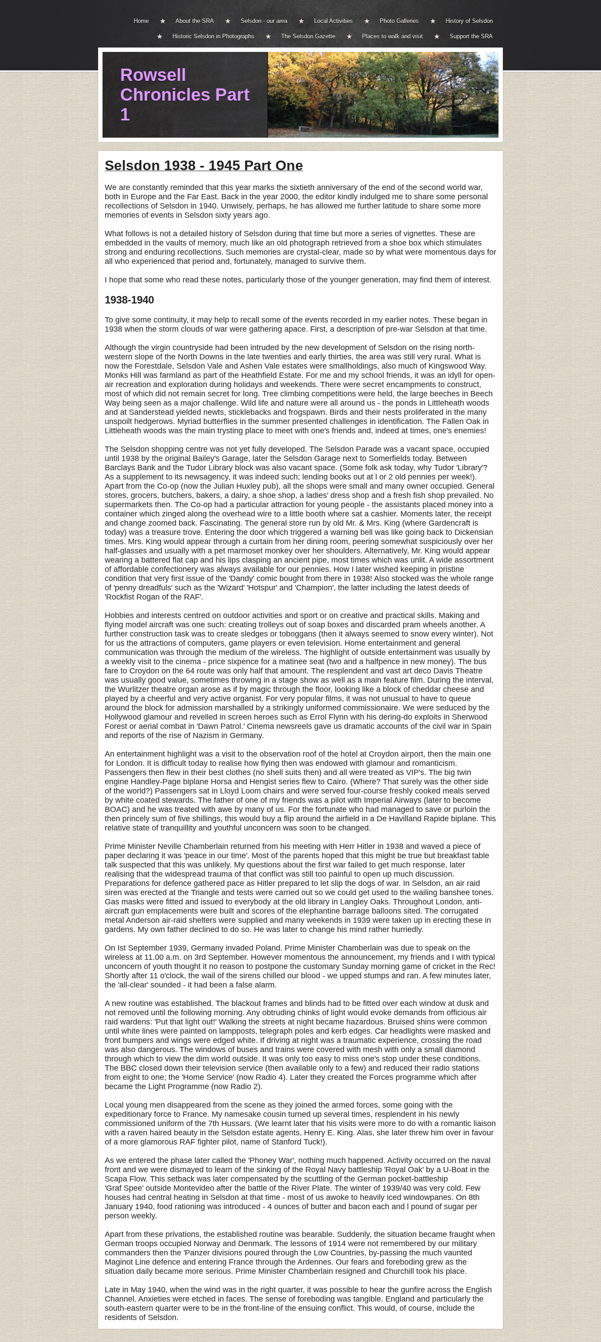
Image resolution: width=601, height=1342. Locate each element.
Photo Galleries (399, 21)
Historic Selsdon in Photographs (213, 36)
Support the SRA (471, 36)
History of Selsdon (469, 21)
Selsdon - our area (264, 21)
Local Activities (333, 21)
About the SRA (195, 21)
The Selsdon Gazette (308, 36)
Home (141, 21)
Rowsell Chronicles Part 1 (184, 94)
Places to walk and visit (392, 36)
